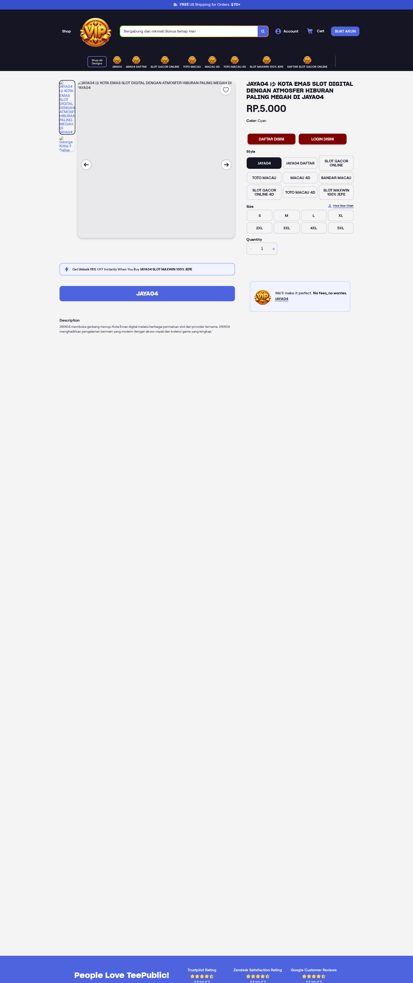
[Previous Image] (86, 164)
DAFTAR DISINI (271, 139)
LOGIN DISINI (322, 139)
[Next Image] (226, 164)
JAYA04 (147, 293)
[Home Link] (96, 31)
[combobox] (189, 31)
